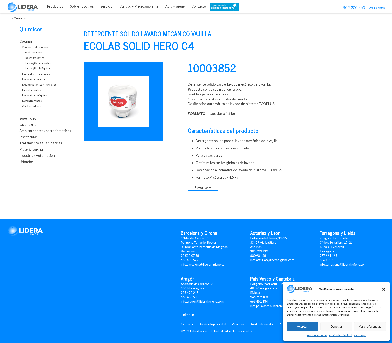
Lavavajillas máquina (34, 95)
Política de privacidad (340, 335)
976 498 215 (189, 292)
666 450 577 (189, 260)
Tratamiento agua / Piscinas (40, 143)
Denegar (336, 326)
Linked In (187, 315)
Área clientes (377, 7)
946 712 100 (259, 297)
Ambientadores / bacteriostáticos (45, 131)
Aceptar (302, 326)
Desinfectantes (31, 90)
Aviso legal (360, 335)
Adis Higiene (175, 6)
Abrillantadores (34, 52)
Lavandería (27, 124)
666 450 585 (189, 297)
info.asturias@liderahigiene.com (272, 260)
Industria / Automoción (37, 155)
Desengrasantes (34, 57)
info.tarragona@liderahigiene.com (343, 264)
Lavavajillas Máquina (37, 68)
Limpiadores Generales (36, 74)
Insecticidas (28, 137)
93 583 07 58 (190, 255)
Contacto (198, 6)
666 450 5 (327, 260)
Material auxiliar (31, 149)
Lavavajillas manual (33, 79)
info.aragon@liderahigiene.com (202, 301)
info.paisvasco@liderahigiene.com (273, 306)
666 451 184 (259, 301)
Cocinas (25, 41)
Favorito (201, 187)
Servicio (106, 6)
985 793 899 (259, 251)
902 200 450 (354, 7)
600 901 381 (259, 255)
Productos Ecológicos (35, 47)
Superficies (27, 118)
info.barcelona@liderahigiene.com (204, 264)
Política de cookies (317, 335)
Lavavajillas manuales (38, 63)
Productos (55, 6)
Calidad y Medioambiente (138, 6)
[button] (384, 289)
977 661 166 (328, 255)
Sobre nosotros (82, 6)
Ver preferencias (370, 326)
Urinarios (26, 162)
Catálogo (224, 7)
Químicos (31, 29)
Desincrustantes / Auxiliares (39, 84)
